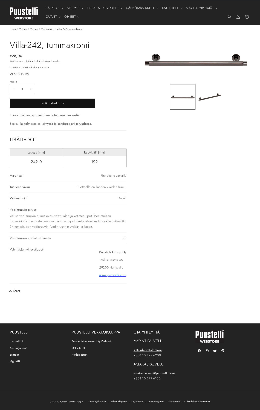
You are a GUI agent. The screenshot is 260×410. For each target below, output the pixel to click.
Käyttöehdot (137, 401)
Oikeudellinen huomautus (197, 401)
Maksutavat (78, 348)
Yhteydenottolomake (148, 350)
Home (13, 29)
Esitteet (14, 355)
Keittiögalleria (18, 348)
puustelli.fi (16, 341)
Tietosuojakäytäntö (97, 401)
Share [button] (16, 291)
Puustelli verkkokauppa (71, 401)
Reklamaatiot (79, 355)
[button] (54, 8)
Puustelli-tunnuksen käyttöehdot (91, 341)
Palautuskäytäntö (119, 401)
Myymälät (15, 361)
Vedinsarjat (47, 29)
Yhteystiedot (174, 401)
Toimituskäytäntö (156, 401)
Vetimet (23, 29)
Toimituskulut (33, 61)
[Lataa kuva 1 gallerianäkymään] (182, 96)
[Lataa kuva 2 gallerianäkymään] (209, 96)
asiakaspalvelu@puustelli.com (154, 373)
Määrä (13, 81)
